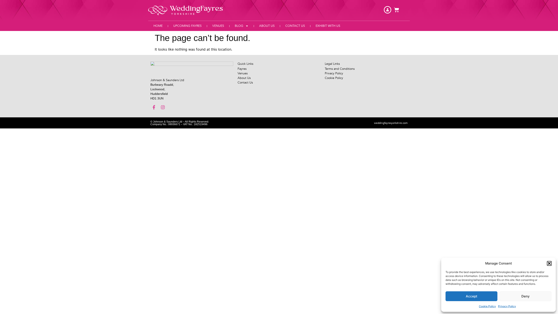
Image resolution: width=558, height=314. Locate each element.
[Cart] (396, 9)
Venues (218, 26)
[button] (549, 263)
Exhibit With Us (328, 26)
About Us (267, 26)
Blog (239, 26)
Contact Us (295, 26)
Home (158, 26)
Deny (525, 296)
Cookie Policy (487, 306)
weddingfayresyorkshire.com (391, 123)
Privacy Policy (507, 306)
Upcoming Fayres (187, 26)
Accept (471, 296)
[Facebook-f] (153, 107)
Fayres (242, 69)
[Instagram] (162, 107)
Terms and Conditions (340, 69)
